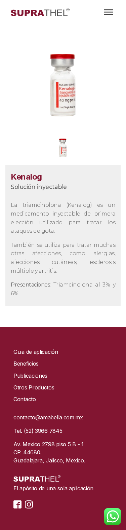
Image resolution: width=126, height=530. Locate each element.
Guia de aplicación (35, 352)
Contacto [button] (24, 399)
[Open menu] (108, 12)
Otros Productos (33, 387)
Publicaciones (30, 376)
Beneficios (26, 364)
